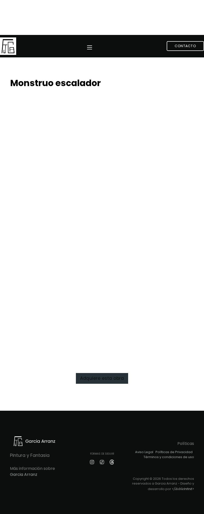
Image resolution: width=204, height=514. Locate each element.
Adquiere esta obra (102, 378)
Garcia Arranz (23, 474)
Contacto (185, 45)
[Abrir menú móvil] (89, 47)
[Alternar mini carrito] (157, 46)
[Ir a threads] (111, 462)
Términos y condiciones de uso (169, 457)
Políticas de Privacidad (174, 452)
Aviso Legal (144, 452)
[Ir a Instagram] (92, 462)
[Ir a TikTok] (102, 462)
